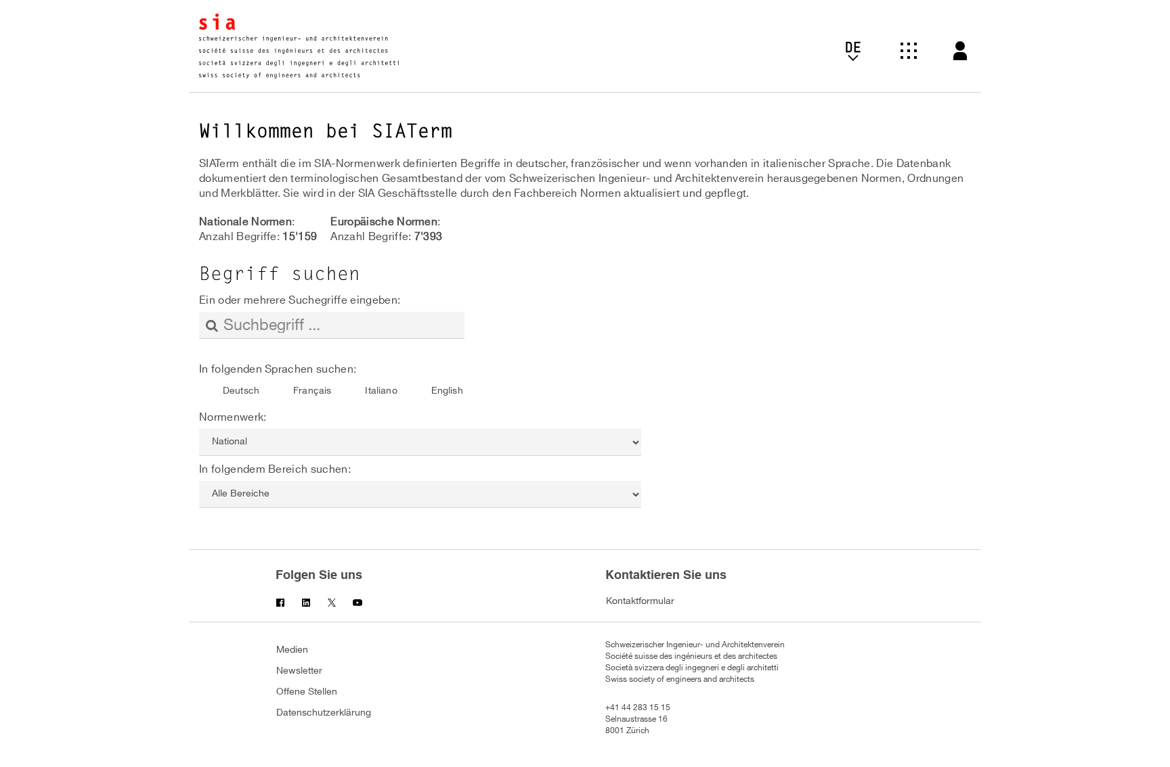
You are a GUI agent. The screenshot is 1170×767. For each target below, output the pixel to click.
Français (312, 390)
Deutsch (241, 390)
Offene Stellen (306, 691)
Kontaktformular (640, 601)
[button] (908, 52)
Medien (292, 649)
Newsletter (299, 670)
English (447, 390)
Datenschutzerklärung (323, 712)
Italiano (381, 390)
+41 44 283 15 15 (637, 708)
